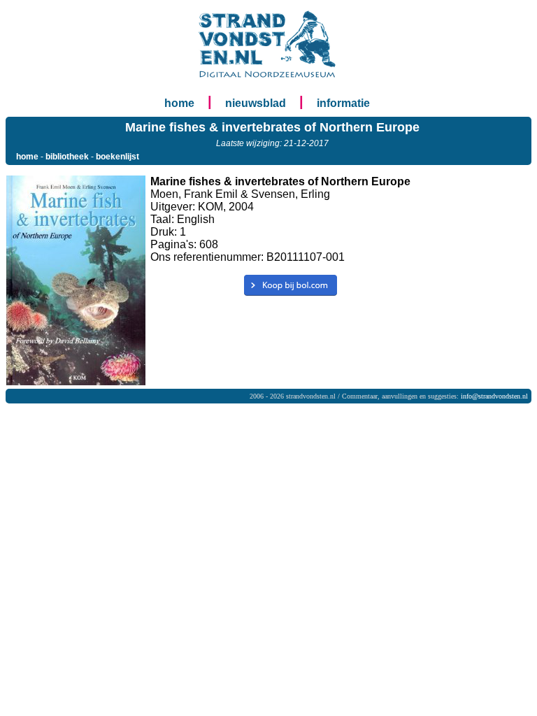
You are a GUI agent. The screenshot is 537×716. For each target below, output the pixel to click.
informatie (343, 103)
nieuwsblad (255, 103)
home (179, 103)
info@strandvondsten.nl (494, 396)
